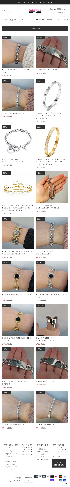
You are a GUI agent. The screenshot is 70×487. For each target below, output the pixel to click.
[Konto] (60, 15)
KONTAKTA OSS (14, 20)
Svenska (60, 12)
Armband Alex (45, 381)
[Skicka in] (6, 11)
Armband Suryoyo (47, 69)
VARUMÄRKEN (52, 19)
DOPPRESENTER (38, 19)
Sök (8, 11)
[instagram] (27, 455)
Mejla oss (42, 449)
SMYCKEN (25, 19)
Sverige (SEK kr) (57, 9)
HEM (5, 19)
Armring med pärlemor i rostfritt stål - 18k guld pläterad (51, 162)
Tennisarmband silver (17, 113)
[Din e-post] (59, 456)
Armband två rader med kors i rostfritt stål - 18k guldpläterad (18, 208)
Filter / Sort (35, 28)
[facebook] (23, 455)
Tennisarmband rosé (15, 424)
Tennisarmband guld (49, 424)
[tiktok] (31, 455)
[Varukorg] (64, 15)
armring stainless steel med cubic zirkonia (48, 116)
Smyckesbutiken (7, 481)
